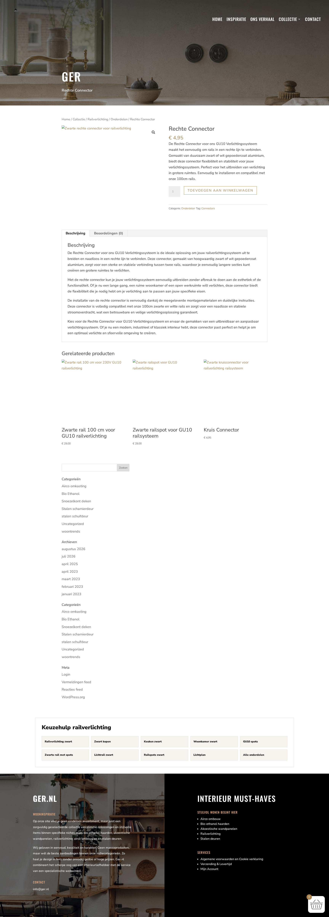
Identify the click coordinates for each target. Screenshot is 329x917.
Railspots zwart (154, 755)
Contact (313, 19)
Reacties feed (72, 689)
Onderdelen (119, 119)
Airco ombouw (210, 819)
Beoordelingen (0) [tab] (108, 233)
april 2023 (70, 571)
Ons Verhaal (262, 19)
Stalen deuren (210, 839)
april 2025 (70, 564)
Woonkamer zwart (205, 741)
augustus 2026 (73, 549)
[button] (153, 132)
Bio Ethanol (70, 493)
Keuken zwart (153, 741)
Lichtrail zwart (103, 755)
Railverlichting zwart (58, 741)
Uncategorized (73, 524)
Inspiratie (236, 19)
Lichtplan (199, 755)
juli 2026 (68, 556)
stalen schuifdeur (75, 516)
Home (217, 19)
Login (66, 674)
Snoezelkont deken (76, 501)
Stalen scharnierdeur (77, 508)
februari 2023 (72, 586)
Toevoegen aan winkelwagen (220, 190)
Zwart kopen (102, 741)
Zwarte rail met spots (59, 755)
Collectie (288, 19)
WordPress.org (73, 697)
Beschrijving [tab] (75, 233)
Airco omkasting (74, 486)
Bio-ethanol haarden (214, 824)
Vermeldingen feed (76, 682)
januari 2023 (71, 594)
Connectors (208, 208)
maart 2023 (71, 579)
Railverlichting (98, 119)
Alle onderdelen (253, 755)
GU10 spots (250, 741)
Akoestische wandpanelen (218, 829)
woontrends (71, 531)
